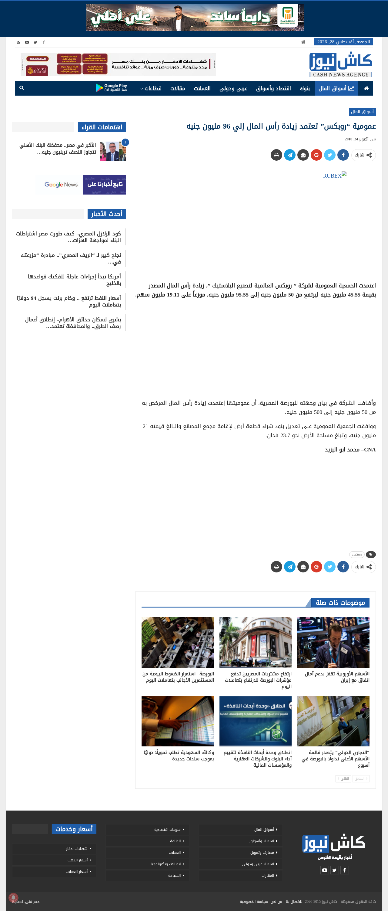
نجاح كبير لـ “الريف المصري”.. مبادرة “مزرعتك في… (71, 258)
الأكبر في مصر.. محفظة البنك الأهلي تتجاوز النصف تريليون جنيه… (57, 148)
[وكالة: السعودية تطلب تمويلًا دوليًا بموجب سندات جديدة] (178, 721)
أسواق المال (332, 88)
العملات (202, 88)
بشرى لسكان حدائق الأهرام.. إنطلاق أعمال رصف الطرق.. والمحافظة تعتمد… (73, 323)
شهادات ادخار (77, 848)
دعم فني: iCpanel (25, 901)
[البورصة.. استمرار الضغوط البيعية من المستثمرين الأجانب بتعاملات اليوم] (178, 642)
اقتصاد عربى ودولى (258, 864)
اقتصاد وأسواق (273, 88)
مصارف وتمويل (262, 852)
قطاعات (153, 88)
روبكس (357, 554)
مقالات (177, 88)
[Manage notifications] (13, 898)
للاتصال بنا (294, 901)
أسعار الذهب (78, 860)
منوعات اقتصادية (167, 829)
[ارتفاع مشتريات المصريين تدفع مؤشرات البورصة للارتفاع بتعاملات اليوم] (255, 642)
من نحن (276, 901)
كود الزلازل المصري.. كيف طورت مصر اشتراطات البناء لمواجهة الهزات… (68, 237)
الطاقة (175, 841)
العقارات (268, 875)
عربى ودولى (233, 88)
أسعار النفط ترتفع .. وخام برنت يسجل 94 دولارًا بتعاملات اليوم (69, 301)
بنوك (305, 88)
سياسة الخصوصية (254, 901)
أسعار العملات (77, 871)
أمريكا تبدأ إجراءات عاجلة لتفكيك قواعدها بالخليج (74, 280)
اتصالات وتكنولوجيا (166, 864)
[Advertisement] (255, 346)
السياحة (174, 875)
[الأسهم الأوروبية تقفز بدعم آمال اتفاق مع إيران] (333, 642)
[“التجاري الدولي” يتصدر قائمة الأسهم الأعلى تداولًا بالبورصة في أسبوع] (333, 721)
